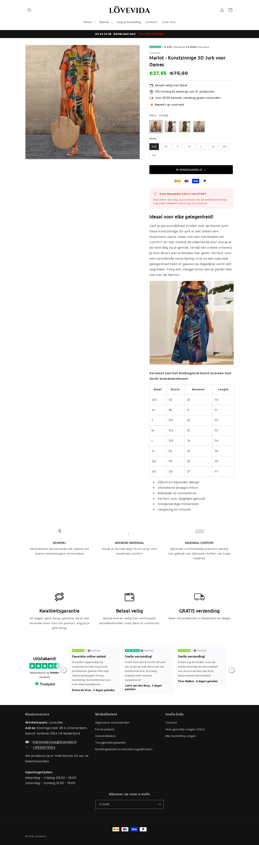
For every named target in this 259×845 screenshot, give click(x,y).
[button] (29, 10)
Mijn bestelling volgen (180, 736)
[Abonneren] (159, 804)
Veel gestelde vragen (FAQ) (185, 729)
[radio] (155, 126)
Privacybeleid (104, 729)
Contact (171, 722)
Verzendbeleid (105, 736)
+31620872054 (44, 747)
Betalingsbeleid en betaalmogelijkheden (123, 749)
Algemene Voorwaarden (112, 722)
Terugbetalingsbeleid (110, 743)
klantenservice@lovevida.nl (54, 742)
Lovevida (40, 836)
